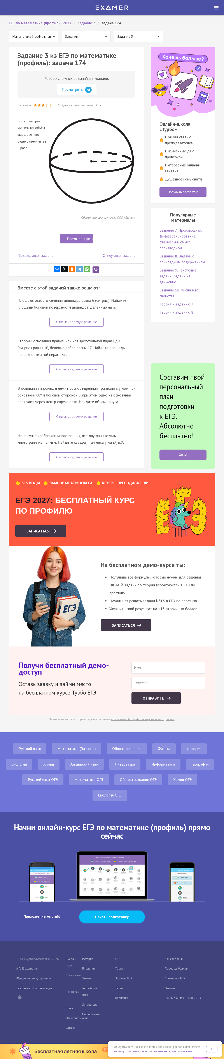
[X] (64, 269)
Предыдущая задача (35, 255)
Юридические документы (33, 978)
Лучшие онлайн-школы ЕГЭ (183, 998)
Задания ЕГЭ (123, 978)
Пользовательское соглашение (172, 1051)
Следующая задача (119, 255)
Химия (48, 764)
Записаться (38, 531)
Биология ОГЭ (110, 795)
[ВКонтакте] (57, 269)
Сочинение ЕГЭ (175, 978)
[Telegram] (79, 269)
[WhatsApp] (87, 269)
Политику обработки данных (131, 1051)
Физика (164, 748)
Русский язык (30, 748)
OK (212, 1049)
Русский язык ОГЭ (43, 779)
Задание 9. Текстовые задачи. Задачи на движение (177, 276)
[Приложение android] (19, 998)
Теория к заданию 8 (176, 312)
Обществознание (126, 748)
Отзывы (170, 988)
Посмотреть (73, 89)
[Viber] (96, 269)
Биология (19, 764)
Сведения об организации (34, 988)
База (70, 1008)
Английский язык (84, 764)
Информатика (163, 764)
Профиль (73, 992)
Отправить (154, 698)
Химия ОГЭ (182, 779)
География (200, 764)
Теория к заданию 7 (176, 304)
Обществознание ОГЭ (138, 779)
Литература (125, 764)
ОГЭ (118, 959)
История (194, 748)
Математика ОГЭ (88, 779)
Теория (120, 968)
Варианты (121, 998)
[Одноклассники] (72, 269)
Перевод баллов (176, 968)
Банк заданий (174, 959)
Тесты (119, 988)
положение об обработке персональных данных (143, 719)
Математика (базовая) (76, 748)
